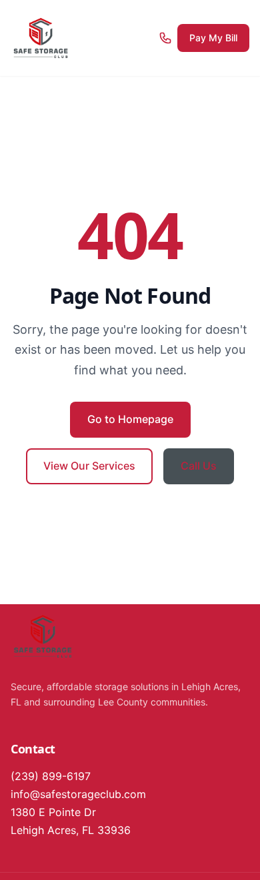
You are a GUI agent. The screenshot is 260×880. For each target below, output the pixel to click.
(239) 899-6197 (51, 776)
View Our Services (89, 465)
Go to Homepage (130, 419)
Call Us (199, 465)
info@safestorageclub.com (78, 794)
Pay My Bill (213, 37)
